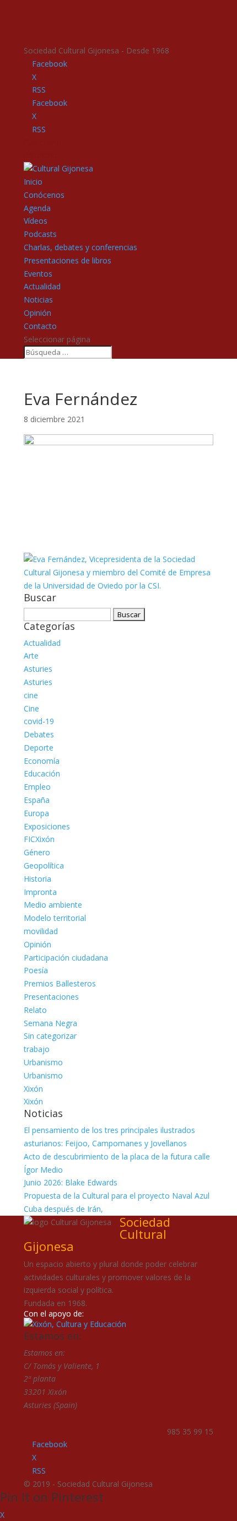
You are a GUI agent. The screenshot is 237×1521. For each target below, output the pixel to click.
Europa (36, 813)
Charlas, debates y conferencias (80, 247)
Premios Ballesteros (60, 983)
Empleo (37, 786)
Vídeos (35, 220)
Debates (39, 734)
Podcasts (40, 234)
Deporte (38, 747)
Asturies (38, 669)
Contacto (40, 326)
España (37, 800)
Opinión (37, 313)
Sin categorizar (50, 1036)
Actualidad (42, 286)
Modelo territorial (55, 918)
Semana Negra (50, 1023)
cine (31, 695)
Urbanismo (43, 1062)
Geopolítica (44, 865)
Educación (42, 773)
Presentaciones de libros (67, 260)
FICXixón (39, 839)
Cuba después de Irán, (63, 1209)
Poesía (36, 970)
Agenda (37, 208)
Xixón (33, 1088)
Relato (35, 1010)
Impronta (40, 892)
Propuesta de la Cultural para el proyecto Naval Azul (116, 1195)
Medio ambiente (53, 904)
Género (37, 852)
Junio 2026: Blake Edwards (70, 1182)
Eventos (38, 273)
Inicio (33, 181)
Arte (31, 655)
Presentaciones (51, 996)
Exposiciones (47, 826)
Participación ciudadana (66, 957)
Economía (42, 761)
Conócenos (44, 195)
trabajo (37, 1049)
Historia (37, 878)
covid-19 (39, 721)
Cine (31, 708)
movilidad (41, 931)
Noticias (38, 299)
